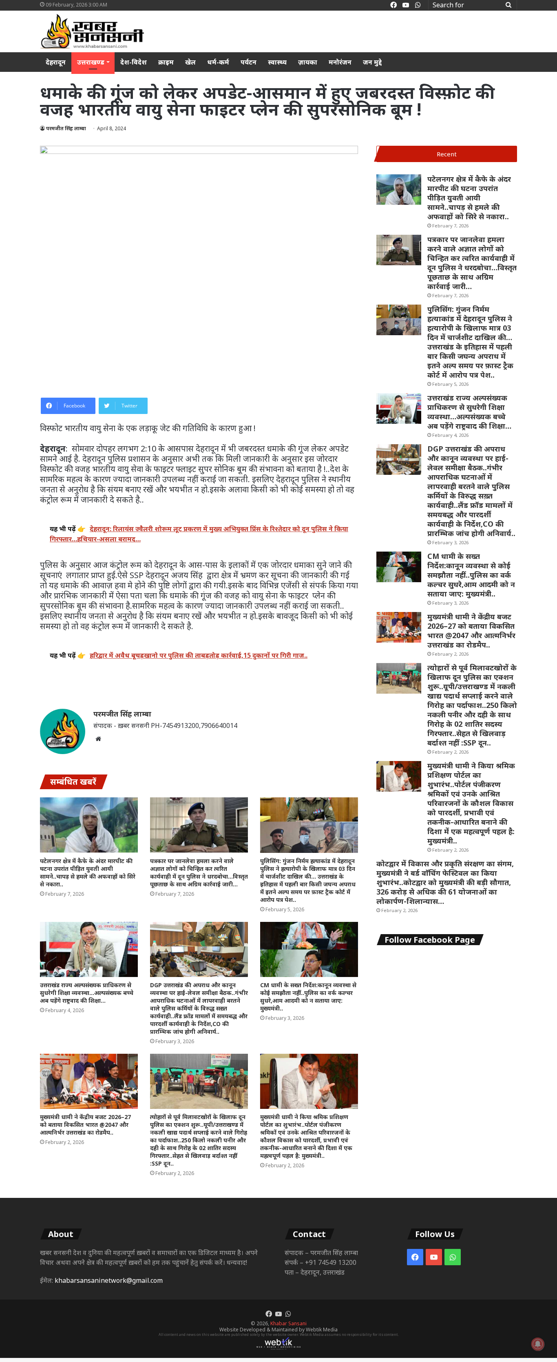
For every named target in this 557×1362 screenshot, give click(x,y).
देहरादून (56, 62)
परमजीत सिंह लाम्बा (66, 128)
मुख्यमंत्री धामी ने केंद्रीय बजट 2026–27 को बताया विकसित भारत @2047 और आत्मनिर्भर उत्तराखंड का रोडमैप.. (85, 1124)
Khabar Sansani (288, 1323)
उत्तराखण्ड (90, 62)
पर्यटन (248, 62)
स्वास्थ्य (277, 62)
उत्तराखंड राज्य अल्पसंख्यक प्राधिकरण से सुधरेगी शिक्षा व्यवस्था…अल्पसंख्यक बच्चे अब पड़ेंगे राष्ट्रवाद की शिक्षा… (86, 992)
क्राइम (166, 62)
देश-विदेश (133, 62)
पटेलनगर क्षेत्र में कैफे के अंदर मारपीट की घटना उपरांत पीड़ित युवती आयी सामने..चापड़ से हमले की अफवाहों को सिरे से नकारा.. (87, 872)
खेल (190, 62)
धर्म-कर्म (218, 62)
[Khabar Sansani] (92, 31)
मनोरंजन (340, 62)
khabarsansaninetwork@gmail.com (109, 1280)
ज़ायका (307, 62)
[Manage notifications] (537, 1344)
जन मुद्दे (372, 62)
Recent (447, 154)
